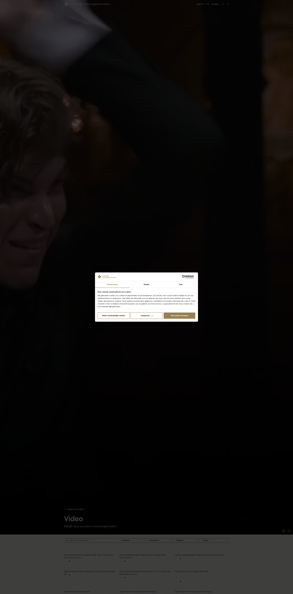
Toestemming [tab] (112, 284)
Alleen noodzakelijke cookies (113, 316)
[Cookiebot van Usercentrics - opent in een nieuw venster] (185, 277)
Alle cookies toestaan (179, 316)
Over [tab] (181, 284)
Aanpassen (145, 316)
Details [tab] (146, 284)
